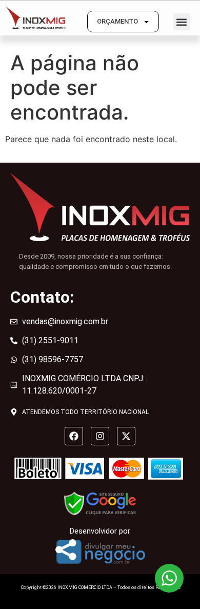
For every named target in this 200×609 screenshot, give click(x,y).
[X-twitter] (126, 436)
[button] (181, 21)
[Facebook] (74, 436)
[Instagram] (100, 436)
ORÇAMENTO (117, 21)
